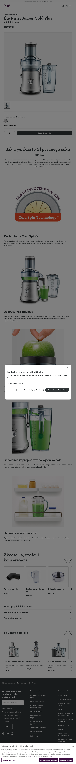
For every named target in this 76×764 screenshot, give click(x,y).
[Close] (67, 367)
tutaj (30, 756)
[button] (57, 390)
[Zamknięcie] (73, 746)
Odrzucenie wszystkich (66, 760)
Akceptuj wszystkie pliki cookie (48, 760)
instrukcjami (11, 753)
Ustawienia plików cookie (9, 760)
